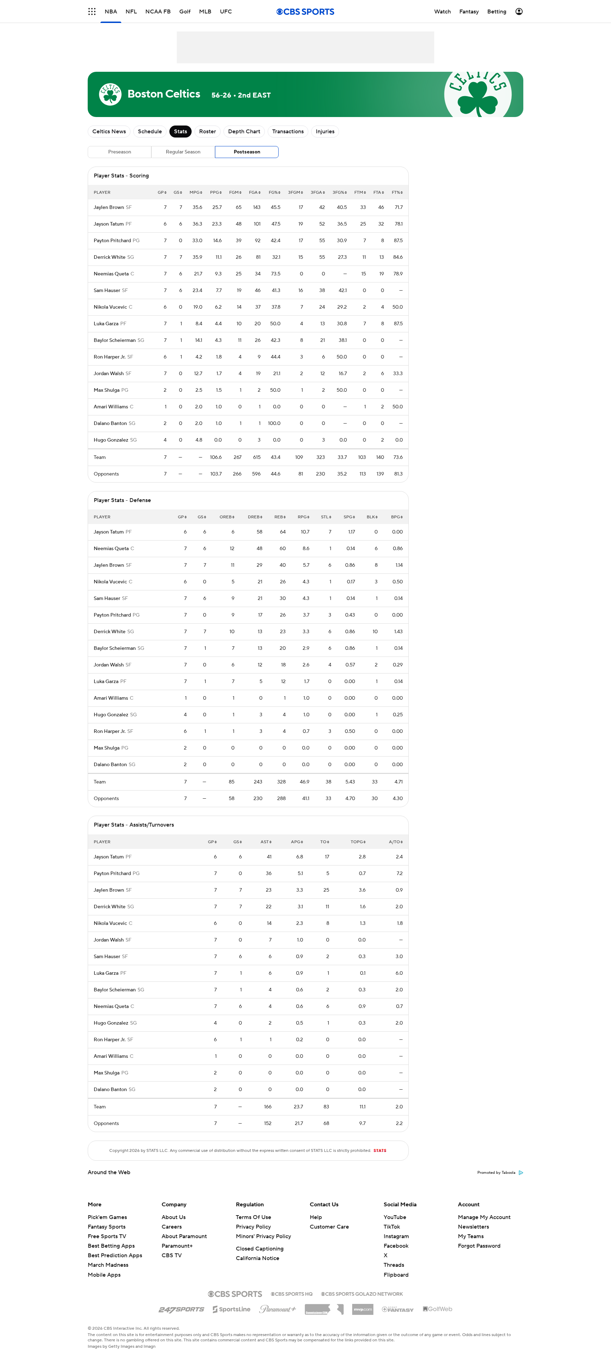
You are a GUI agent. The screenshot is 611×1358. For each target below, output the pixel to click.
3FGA (316, 192)
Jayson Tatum (109, 224)
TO (323, 842)
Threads (394, 1265)
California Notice (257, 1258)
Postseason (247, 152)
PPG (214, 192)
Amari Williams (111, 407)
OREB (226, 517)
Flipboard (396, 1274)
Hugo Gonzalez (111, 440)
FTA (377, 192)
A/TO (394, 842)
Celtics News (109, 131)
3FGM (294, 192)
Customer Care (329, 1226)
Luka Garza (106, 324)
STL (324, 517)
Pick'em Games (107, 1217)
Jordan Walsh (109, 374)
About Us (174, 1217)
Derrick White (110, 257)
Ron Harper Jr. (110, 357)
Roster (207, 131)
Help (316, 1217)
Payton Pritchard (112, 241)
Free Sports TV (107, 1236)
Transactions (288, 131)
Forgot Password (479, 1245)
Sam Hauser (107, 290)
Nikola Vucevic (110, 307)
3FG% (338, 192)
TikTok (392, 1226)
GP (161, 192)
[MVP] (362, 1306)
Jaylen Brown (109, 207)
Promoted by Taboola (496, 1172)
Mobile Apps (104, 1274)
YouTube (395, 1217)
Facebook (396, 1245)
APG (295, 842)
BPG (395, 517)
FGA (253, 192)
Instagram (396, 1236)
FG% (273, 192)
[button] (91, 11)
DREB (254, 517)
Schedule (150, 131)
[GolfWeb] (438, 1309)
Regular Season (183, 152)
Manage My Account (484, 1217)
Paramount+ (177, 1245)
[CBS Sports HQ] (292, 1293)
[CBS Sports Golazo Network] (362, 1293)
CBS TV (172, 1255)
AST (265, 842)
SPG (348, 517)
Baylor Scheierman (115, 340)
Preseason (119, 152)
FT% (396, 192)
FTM (358, 192)
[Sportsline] (232, 1308)
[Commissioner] (324, 1306)
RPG (302, 517)
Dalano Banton (110, 423)
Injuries (325, 131)
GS (176, 192)
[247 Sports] (181, 1308)
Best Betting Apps (111, 1245)
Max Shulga (107, 390)
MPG (194, 192)
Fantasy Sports (107, 1226)
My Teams (471, 1236)
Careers (172, 1226)
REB (278, 517)
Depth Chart (244, 131)
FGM (234, 192)
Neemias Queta (111, 274)
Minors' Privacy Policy (263, 1236)
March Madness (108, 1265)
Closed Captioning (260, 1248)
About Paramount (184, 1236)
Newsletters (473, 1226)
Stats (180, 131)
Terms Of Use (253, 1217)
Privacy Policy (253, 1226)
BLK (371, 517)
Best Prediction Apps (115, 1255)
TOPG (357, 842)
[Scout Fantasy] (398, 1308)
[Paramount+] (277, 1307)
